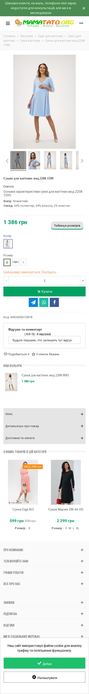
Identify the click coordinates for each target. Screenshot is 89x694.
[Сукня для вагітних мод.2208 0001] (11, 382)
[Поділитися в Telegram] (33, 302)
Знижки (8, 602)
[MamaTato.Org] (44, 23)
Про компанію (13, 549)
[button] (44, 414)
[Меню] (7, 23)
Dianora (8, 186)
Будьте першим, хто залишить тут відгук (43, 340)
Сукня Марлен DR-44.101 (66, 509)
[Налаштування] (81, 23)
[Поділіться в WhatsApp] (43, 302)
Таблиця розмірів (67, 225)
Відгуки (8, 625)
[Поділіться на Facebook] (54, 302)
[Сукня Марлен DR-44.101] (66, 482)
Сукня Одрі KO (23, 509)
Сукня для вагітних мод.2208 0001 (45, 375)
